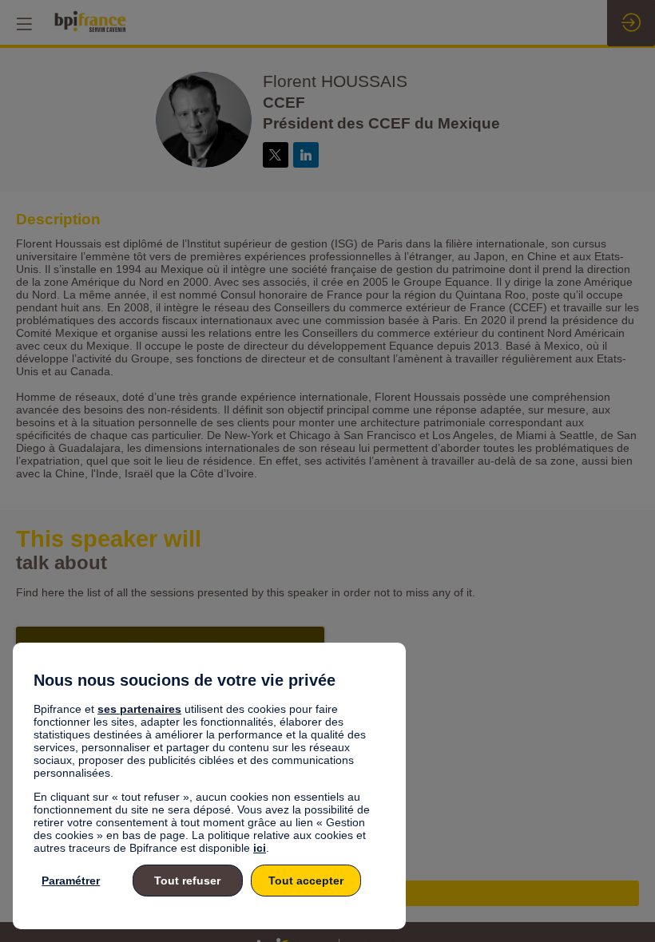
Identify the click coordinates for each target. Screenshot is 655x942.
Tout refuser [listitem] (187, 880)
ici (259, 847)
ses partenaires (139, 709)
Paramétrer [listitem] (71, 880)
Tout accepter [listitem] (305, 880)
